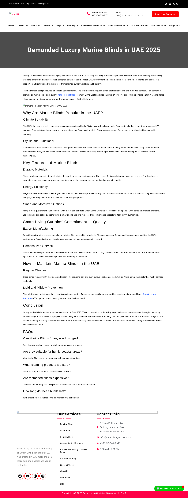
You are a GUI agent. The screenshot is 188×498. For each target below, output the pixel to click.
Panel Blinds (66, 430)
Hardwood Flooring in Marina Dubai (73, 450)
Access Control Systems (71, 443)
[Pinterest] (173, 4)
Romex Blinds (66, 437)
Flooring (71, 26)
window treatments (68, 95)
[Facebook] (166, 4)
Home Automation (116, 26)
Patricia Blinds (67, 424)
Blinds (34, 26)
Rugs (58, 26)
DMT (123, 493)
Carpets (46, 26)
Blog (62, 484)
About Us (64, 471)
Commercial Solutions (91, 26)
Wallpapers (174, 26)
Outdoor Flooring (68, 458)
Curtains (20, 26)
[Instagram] (177, 4)
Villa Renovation (158, 26)
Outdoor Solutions (140, 26)
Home (11, 26)
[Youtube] (170, 4)
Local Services (67, 465)
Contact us (65, 477)
